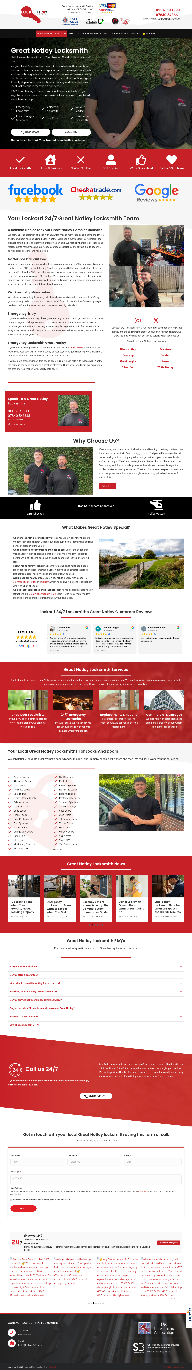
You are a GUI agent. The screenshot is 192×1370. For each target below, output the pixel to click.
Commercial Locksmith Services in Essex (167, 905)
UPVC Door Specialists (27, 715)
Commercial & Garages (164, 715)
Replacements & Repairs (118, 715)
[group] (30, 1278)
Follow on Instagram (169, 1243)
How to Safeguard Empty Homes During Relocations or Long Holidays (131, 907)
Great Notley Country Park (42, 593)
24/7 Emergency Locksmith (73, 717)
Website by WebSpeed (174, 1367)
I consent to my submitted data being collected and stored (41, 1200)
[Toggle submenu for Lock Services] (127, 33)
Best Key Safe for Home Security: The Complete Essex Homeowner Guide (23, 907)
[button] (30, 132)
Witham (45, 581)
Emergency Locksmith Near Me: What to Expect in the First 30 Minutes (96, 907)
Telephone (72, 1155)
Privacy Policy (143, 1191)
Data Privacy (17, 1188)
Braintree (17, 581)
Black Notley (29, 581)
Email (127, 1155)
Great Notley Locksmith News (96, 864)
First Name (16, 1155)
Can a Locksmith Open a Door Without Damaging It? (59, 907)
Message (15, 1172)
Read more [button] (55, 650)
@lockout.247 (33, 1235)
